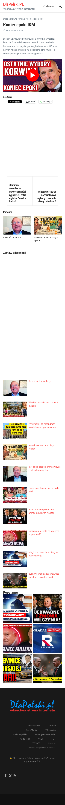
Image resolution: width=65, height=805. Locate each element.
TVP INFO (36, 743)
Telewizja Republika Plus (45, 734)
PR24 (53, 739)
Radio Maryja (31, 730)
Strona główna (10, 19)
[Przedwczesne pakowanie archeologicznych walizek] (47, 608)
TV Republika (50, 730)
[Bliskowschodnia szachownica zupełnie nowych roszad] (47, 668)
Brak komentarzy (14, 30)
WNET (40, 739)
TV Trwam (51, 725)
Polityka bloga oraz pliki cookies (42, 747)
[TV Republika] (47, 638)
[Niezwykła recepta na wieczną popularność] (17, 638)
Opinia (22, 19)
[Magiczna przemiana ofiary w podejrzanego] (17, 608)
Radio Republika (20, 734)
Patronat (52, 743)
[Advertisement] (32, 140)
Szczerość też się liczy (12, 237)
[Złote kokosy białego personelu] (17, 668)
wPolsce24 (25, 739)
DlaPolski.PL (13, 4)
